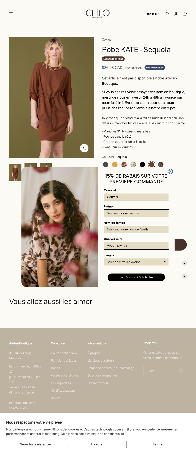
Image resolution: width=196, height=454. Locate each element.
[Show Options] (165, 262)
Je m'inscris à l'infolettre (136, 277)
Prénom (109, 206)
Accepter (97, 444)
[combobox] (135, 262)
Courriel (110, 190)
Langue (109, 255)
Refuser (158, 444)
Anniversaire (113, 239)
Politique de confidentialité (105, 434)
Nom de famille (115, 223)
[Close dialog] (170, 171)
